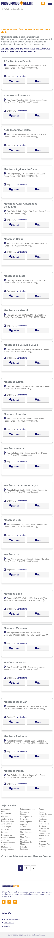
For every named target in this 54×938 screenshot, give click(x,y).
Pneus (41, 809)
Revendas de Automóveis (44, 835)
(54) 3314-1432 (12, 184)
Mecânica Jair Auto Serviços (21, 485)
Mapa (39, 81)
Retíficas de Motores (44, 830)
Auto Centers (6, 824)
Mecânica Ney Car (15, 662)
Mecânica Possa (14, 770)
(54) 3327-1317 (12, 717)
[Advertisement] (27, 17)
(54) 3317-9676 (12, 609)
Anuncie (7, 926)
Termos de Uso (26, 935)
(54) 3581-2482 (12, 76)
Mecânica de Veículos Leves (21, 344)
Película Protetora (24, 848)
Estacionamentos (27, 809)
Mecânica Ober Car (15, 701)
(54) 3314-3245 (12, 501)
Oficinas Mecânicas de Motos (26, 842)
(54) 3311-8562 (12, 326)
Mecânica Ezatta (14, 381)
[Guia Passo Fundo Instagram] (16, 902)
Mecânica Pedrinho (16, 736)
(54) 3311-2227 (12, 145)
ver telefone (22, 76)
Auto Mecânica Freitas (17, 129)
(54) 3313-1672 (12, 111)
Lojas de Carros (23, 825)
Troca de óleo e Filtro (44, 845)
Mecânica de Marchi (16, 310)
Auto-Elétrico (6, 829)
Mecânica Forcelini (15, 414)
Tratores (42, 841)
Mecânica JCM (13, 519)
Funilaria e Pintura (24, 813)
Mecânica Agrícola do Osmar (21, 169)
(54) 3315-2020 (12, 358)
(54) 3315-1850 (12, 395)
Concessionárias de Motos (8, 839)
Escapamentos (7, 850)
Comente (16, 81)
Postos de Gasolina (43, 820)
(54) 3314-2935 (12, 784)
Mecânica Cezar (14, 238)
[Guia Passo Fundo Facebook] (4, 902)
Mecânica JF (12, 554)
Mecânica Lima (13, 593)
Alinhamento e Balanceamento (7, 820)
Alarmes (4, 816)
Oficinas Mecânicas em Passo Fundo (26, 856)
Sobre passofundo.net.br (13, 919)
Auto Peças (6, 827)
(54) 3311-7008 (12, 429)
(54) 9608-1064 (12, 570)
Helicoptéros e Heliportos (26, 818)
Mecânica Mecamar (16, 628)
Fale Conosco (9, 923)
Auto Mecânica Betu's (17, 95)
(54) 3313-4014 (12, 461)
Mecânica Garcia (14, 448)
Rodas (41, 838)
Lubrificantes (25, 829)
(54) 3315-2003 (12, 643)
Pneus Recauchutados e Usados (45, 814)
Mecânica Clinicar (15, 275)
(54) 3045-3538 (12, 291)
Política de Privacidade (39, 935)
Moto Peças (25, 837)
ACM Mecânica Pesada (18, 61)
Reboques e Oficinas (44, 825)
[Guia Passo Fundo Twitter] (10, 902)
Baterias (4, 832)
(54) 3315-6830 (12, 678)
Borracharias (6, 835)
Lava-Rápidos (26, 822)
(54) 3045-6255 (12, 252)
